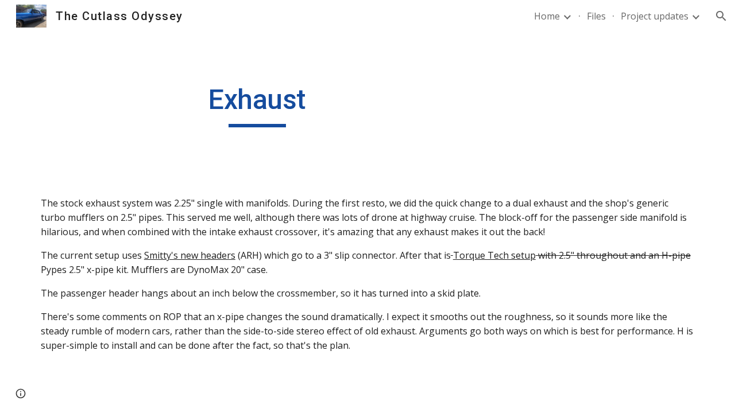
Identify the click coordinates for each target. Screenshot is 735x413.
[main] (257, 105)
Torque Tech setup (494, 255)
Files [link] (596, 16)
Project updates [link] (654, 16)
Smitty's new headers (189, 255)
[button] (721, 16)
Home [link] (547, 16)
